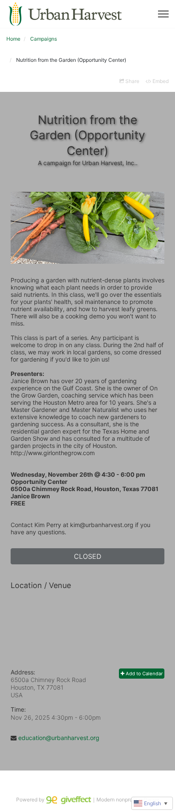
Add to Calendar (143, 674)
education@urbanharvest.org (58, 737)
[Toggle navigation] (163, 14)
